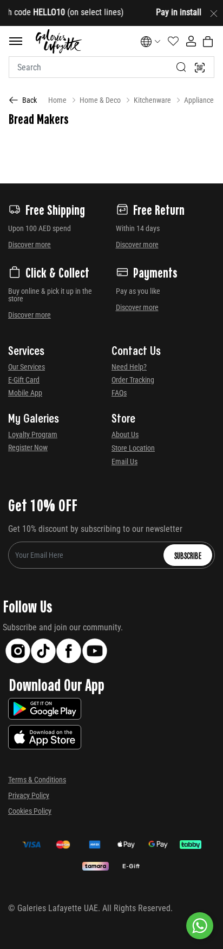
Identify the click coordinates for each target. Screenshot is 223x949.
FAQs (119, 392)
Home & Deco (100, 100)
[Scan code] (199, 67)
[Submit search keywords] (181, 67)
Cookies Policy (29, 811)
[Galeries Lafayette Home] (58, 41)
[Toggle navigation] (16, 41)
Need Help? (129, 367)
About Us (125, 434)
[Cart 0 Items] (207, 41)
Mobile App (25, 392)
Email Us (124, 461)
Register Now (28, 447)
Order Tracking (133, 379)
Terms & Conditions (37, 779)
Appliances (200, 100)
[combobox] (111, 67)
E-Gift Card (24, 379)
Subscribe (187, 555)
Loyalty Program (32, 434)
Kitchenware (152, 100)
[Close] (214, 13)
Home (57, 100)
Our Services (26, 367)
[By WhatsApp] (199, 925)
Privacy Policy (28, 795)
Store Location (133, 448)
